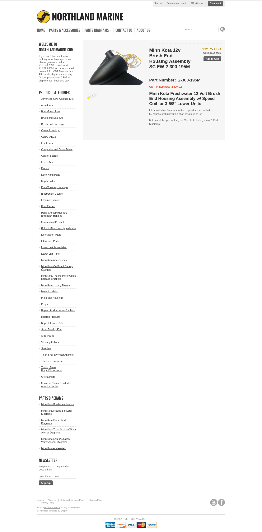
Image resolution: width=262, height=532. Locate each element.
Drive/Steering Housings (54, 187)
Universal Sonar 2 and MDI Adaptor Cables (56, 385)
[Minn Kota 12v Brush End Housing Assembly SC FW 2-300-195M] (116, 68)
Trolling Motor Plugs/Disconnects (51, 369)
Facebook (221, 502)
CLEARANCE (48, 136)
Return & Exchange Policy (72, 500)
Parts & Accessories (64, 30)
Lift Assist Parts (50, 241)
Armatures (47, 105)
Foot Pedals (48, 206)
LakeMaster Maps (51, 234)
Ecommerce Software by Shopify (52, 511)
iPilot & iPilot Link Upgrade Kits (58, 228)
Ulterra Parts (48, 376)
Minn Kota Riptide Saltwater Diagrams (56, 412)
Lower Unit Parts (50, 253)
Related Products (50, 316)
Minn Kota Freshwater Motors (57, 404)
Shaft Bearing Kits (51, 329)
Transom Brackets (51, 361)
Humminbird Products (53, 222)
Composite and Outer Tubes (57, 149)
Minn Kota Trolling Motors (55, 285)
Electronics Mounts (52, 193)
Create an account (176, 3)
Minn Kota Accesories (53, 448)
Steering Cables (50, 342)
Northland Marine (52, 507)
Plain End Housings (52, 297)
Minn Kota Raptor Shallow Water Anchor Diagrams (55, 440)
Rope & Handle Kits (52, 323)
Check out (215, 3)
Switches (46, 348)
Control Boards (49, 155)
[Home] (80, 20)
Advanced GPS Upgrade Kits (57, 98)
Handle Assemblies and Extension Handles (54, 214)
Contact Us (124, 30)
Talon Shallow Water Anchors (57, 354)
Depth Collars (48, 181)
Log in (158, 3)
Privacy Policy (47, 503)
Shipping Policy (96, 500)
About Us (143, 30)
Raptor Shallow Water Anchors (58, 310)
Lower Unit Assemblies (54, 247)
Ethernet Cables (50, 200)
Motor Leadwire (49, 291)
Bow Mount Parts (50, 111)
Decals (45, 168)
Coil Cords (47, 143)
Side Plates (47, 335)
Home (41, 30)
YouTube (213, 502)
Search (40, 500)
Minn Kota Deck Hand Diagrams (53, 422)
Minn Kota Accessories (54, 260)
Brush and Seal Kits (52, 117)
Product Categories (54, 92)
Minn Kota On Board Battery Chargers (57, 268)
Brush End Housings (52, 124)
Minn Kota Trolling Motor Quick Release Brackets (58, 277)
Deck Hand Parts (50, 174)
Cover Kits (47, 162)
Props (44, 304)
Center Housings (50, 130)
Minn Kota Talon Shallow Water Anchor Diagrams (58, 431)
